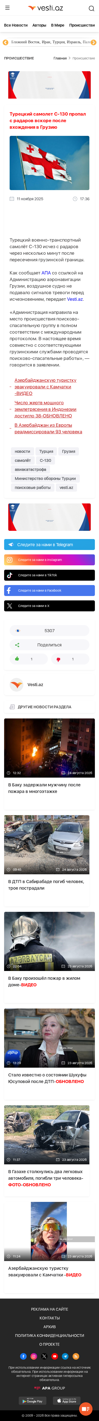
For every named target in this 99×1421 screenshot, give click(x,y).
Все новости (16, 25)
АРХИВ (49, 1327)
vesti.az (66, 487)
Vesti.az (75, 299)
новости (22, 451)
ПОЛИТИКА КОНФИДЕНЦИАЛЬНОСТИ (49, 1335)
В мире (57, 25)
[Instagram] (34, 1357)
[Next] (93, 42)
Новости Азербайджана (38, 42)
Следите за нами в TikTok (37, 575)
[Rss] (76, 1357)
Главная (60, 58)
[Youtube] (54, 1357)
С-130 (45, 460)
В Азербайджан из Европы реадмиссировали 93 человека (48, 428)
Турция (46, 451)
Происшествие (83, 25)
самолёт (23, 460)
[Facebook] (23, 1357)
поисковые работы (33, 487)
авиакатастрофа (30, 469)
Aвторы (39, 25)
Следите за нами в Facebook (39, 590)
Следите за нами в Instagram (40, 560)
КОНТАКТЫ (50, 1318)
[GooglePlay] (32, 1401)
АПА (46, 273)
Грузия (68, 451)
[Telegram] (65, 1357)
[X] (44, 1357)
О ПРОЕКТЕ (49, 1344)
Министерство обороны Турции (45, 478)
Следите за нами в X (34, 606)
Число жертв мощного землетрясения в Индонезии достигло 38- (45, 409)
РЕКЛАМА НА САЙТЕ (49, 1309)
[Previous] (5, 42)
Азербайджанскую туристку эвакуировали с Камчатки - (45, 386)
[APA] (49, 1388)
